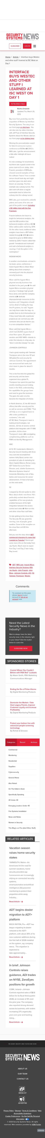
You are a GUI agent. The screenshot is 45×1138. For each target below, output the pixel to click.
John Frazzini (23, 570)
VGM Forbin (36, 1125)
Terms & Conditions (29, 1111)
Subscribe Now (20, 648)
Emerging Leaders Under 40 (19, 806)
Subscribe (15, 46)
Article (15, 57)
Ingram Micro (29, 565)
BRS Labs (20, 565)
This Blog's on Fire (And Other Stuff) (22, 828)
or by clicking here (27, 138)
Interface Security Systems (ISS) (21, 568)
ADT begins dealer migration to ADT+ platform (21, 914)
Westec (27, 576)
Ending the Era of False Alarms (23, 689)
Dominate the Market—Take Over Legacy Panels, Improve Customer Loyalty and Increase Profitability (23, 706)
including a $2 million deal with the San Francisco (22, 208)
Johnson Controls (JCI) (22, 573)
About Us (22, 1069)
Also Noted (13, 783)
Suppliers (12, 766)
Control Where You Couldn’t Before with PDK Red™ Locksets (23, 671)
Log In (27, 46)
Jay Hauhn (13, 570)
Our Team (22, 1074)
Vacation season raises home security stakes (22, 852)
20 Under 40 (13, 800)
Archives (34, 742)
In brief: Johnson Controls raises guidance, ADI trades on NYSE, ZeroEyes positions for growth (22, 975)
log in (20, 595)
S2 (33, 573)
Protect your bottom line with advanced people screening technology (22, 725)
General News (14, 778)
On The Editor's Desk (18, 104)
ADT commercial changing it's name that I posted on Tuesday (22, 537)
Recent (22, 742)
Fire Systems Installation (17, 811)
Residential (13, 761)
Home (7, 57)
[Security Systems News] (22, 37)
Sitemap (18, 1111)
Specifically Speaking (16, 795)
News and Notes (15, 817)
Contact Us (22, 1079)
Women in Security (15, 822)
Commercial (13, 750)
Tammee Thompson (16, 576)
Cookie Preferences (12, 1116)
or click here (25, 127)
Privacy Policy (9, 1111)
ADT (14, 565)
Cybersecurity (14, 772)
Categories (11, 742)
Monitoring (13, 755)
